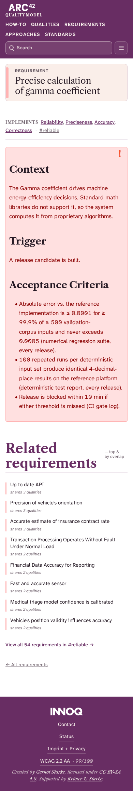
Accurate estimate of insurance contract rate (59, 521)
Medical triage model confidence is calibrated (62, 602)
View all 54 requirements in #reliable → (49, 645)
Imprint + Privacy (66, 749)
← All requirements (26, 664)
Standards (60, 34)
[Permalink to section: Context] (56, 169)
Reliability (52, 122)
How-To (15, 24)
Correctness (18, 130)
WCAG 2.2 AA (66, 761)
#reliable (49, 130)
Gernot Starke (50, 772)
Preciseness (78, 122)
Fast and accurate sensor (38, 583)
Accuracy (104, 122)
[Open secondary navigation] (121, 47)
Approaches (22, 34)
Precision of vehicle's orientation (46, 503)
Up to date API (27, 485)
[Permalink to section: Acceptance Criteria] (115, 285)
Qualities (45, 24)
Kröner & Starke (85, 778)
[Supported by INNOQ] (66, 712)
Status (66, 736)
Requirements (84, 24)
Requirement (31, 71)
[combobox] (58, 47)
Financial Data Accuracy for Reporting (52, 565)
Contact (66, 724)
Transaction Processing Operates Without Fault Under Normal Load (62, 543)
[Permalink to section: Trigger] (53, 241)
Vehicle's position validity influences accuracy (61, 620)
